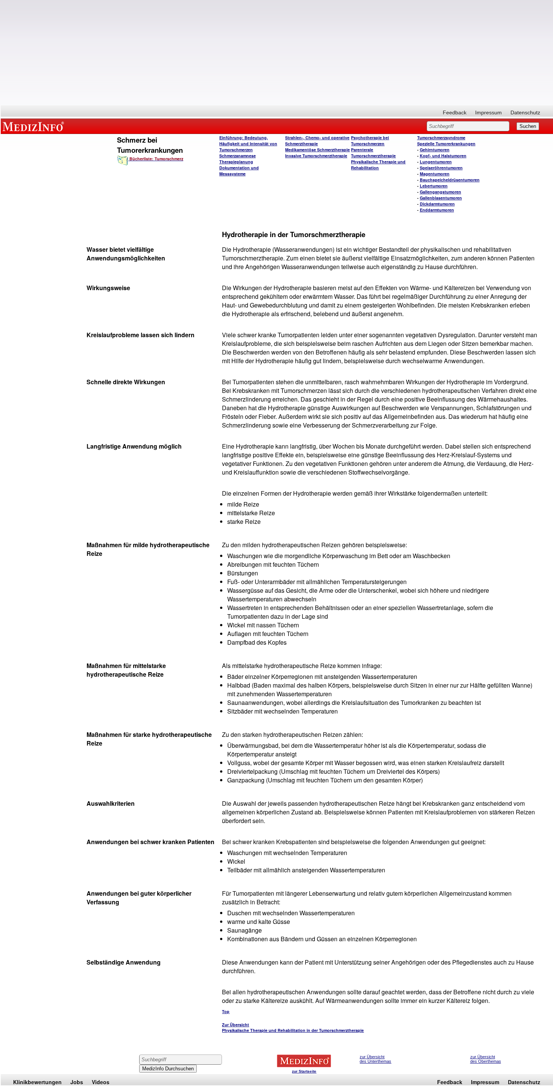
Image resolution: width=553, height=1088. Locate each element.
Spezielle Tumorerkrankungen (446, 143)
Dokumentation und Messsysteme (239, 171)
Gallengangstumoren (440, 192)
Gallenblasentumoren (441, 198)
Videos (100, 1082)
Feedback (454, 113)
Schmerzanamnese (237, 155)
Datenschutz (525, 113)
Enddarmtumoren (437, 210)
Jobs (76, 1082)
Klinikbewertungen (37, 1082)
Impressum (488, 113)
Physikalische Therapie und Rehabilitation (378, 164)
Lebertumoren (434, 186)
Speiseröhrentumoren (441, 167)
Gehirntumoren (435, 149)
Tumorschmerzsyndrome (441, 137)
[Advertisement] (277, 52)
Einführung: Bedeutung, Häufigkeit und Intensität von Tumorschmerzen (248, 143)
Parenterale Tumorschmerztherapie (373, 152)
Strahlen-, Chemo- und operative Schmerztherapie (317, 140)
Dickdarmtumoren (437, 204)
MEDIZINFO (34, 126)
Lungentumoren (436, 161)
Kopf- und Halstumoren (443, 155)
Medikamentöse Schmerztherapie (317, 149)
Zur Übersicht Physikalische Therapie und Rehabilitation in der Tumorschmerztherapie (293, 1027)
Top (225, 1011)
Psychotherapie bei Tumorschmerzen (370, 140)
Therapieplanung (236, 161)
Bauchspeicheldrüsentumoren (450, 180)
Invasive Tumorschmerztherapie (316, 155)
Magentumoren (435, 174)
